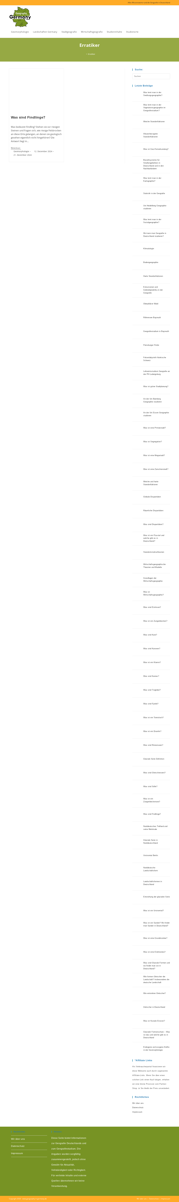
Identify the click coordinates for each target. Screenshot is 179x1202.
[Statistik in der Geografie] (137, 194)
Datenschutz (138, 1107)
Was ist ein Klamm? (152, 662)
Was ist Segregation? (152, 442)
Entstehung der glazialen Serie (156, 897)
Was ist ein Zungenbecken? (155, 621)
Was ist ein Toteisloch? (153, 717)
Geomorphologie (21, 151)
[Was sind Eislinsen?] (137, 607)
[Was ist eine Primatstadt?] (137, 428)
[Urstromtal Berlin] (137, 856)
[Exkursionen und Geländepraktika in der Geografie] (137, 290)
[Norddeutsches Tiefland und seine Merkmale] (137, 828)
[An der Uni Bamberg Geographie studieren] (137, 401)
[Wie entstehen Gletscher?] (137, 994)
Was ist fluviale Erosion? (154, 1021)
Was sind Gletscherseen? (154, 773)
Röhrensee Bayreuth (152, 317)
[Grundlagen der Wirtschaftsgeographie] (137, 580)
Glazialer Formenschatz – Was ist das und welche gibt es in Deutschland (156, 1035)
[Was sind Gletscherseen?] (137, 773)
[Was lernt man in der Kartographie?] (137, 180)
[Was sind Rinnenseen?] (137, 745)
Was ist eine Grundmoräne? (155, 938)
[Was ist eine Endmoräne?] (137, 952)
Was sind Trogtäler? (152, 690)
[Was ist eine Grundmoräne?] (137, 938)
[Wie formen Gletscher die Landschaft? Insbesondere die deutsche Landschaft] (137, 980)
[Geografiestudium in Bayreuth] (137, 332)
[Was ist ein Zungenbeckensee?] (137, 800)
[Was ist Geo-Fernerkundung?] (137, 149)
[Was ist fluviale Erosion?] (137, 1021)
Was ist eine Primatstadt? (154, 428)
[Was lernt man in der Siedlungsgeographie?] (137, 94)
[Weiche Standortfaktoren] (137, 122)
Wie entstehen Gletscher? (154, 993)
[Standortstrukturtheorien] (137, 552)
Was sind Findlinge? (28, 117)
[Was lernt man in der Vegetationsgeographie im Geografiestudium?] (137, 108)
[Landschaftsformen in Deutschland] (137, 883)
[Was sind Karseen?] (137, 649)
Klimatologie (148, 249)
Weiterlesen (16, 148)
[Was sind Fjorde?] (137, 704)
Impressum (137, 1112)
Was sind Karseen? (151, 649)
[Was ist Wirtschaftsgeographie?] (137, 594)
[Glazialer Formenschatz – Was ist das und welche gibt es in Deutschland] (137, 1035)
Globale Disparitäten (152, 497)
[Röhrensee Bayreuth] (137, 318)
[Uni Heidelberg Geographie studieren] (137, 207)
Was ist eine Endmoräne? (154, 952)
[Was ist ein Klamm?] (137, 663)
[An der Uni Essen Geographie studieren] (137, 414)
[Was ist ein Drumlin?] (137, 732)
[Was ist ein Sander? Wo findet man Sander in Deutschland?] (137, 925)
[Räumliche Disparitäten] (137, 511)
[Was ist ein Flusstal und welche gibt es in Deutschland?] (137, 538)
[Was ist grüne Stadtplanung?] (137, 387)
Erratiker (91, 54)
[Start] (84, 54)
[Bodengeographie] (137, 263)
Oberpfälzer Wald (150, 304)
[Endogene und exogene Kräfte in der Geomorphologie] (137, 1049)
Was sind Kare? (150, 635)
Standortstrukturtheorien (153, 552)
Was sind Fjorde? (150, 704)
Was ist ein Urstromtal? (153, 911)
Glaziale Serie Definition (153, 759)
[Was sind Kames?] (137, 676)
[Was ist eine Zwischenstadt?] (137, 470)
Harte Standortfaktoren (153, 276)
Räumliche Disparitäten (153, 510)
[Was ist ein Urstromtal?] (137, 911)
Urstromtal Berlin (150, 855)
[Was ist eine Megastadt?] (137, 456)
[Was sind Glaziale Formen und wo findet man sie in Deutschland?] (137, 966)
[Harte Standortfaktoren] (137, 276)
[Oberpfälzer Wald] (137, 304)
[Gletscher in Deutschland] (137, 1007)
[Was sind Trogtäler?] (137, 690)
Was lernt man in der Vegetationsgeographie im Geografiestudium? (154, 108)
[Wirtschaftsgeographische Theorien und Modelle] (137, 566)
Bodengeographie (150, 262)
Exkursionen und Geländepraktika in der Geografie (153, 290)
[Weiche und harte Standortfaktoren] (137, 483)
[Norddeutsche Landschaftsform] (137, 869)
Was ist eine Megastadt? (154, 455)
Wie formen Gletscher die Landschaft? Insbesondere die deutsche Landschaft (156, 979)
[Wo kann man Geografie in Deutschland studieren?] (137, 235)
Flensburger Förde (151, 345)
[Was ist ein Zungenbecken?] (137, 621)
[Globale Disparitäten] (137, 497)
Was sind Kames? (151, 676)
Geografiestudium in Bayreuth (156, 331)
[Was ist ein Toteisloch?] (137, 718)
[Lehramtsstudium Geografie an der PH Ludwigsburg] (137, 373)
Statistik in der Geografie (154, 193)
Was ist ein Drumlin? (152, 731)
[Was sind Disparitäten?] (137, 525)
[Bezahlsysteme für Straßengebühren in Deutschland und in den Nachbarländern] (137, 165)
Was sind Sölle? (150, 786)
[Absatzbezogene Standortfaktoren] (137, 136)
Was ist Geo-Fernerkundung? (155, 149)
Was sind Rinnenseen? (153, 745)
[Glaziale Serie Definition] (137, 759)
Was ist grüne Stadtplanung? (155, 386)
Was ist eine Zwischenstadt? (155, 469)
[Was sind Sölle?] (137, 787)
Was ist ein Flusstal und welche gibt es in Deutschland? (153, 538)
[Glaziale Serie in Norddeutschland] (137, 842)
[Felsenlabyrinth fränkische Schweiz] (137, 359)
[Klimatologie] (137, 249)
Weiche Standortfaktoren (154, 121)
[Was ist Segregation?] (137, 442)
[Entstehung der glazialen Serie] (137, 897)
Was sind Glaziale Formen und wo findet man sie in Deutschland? (156, 966)
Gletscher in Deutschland (154, 1007)
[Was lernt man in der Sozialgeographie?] (137, 221)
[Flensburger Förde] (137, 345)
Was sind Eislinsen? (152, 607)
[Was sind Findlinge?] (137, 814)
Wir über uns (138, 1103)
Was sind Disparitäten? (153, 524)
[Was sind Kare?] (137, 635)
